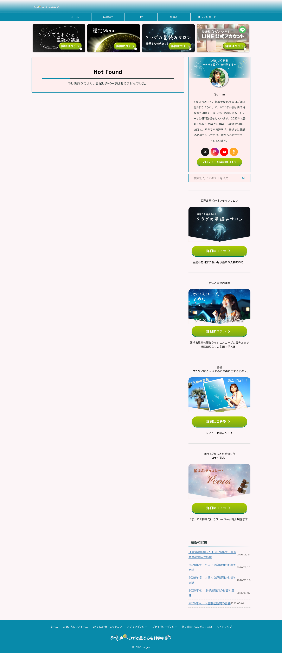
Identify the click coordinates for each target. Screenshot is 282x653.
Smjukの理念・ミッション (107, 626)
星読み (174, 17)
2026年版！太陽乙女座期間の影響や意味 (212, 580)
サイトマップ (224, 626)
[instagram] (215, 152)
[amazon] (234, 152)
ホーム (75, 17)
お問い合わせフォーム (75, 626)
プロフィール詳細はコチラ (219, 162)
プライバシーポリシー (164, 626)
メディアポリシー (137, 626)
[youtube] (224, 152)
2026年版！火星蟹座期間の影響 (209, 603)
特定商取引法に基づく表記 (197, 626)
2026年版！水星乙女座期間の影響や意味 (212, 567)
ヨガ (141, 17)
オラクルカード (207, 17)
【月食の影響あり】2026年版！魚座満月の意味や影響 (212, 554)
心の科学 (108, 17)
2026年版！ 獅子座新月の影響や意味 (211, 592)
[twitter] (205, 152)
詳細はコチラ (216, 251)
